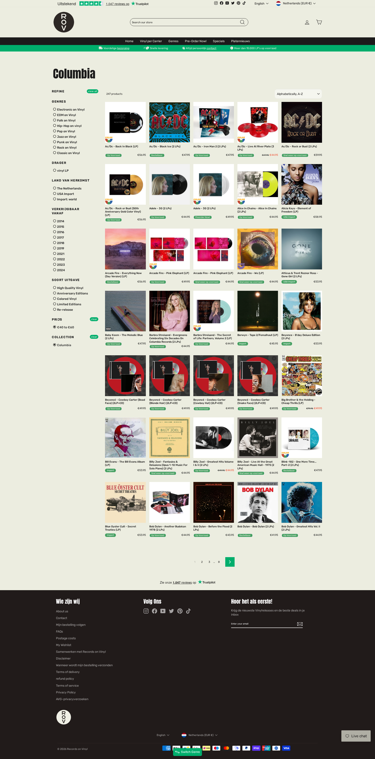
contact (211, 48)
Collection (63, 337)
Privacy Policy (66, 692)
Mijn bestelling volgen (71, 625)
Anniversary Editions (72, 293)
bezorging (123, 48)
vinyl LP (62, 171)
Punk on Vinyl (66, 142)
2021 (60, 254)
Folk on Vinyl (66, 120)
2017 (60, 237)
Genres (173, 41)
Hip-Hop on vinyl (69, 126)
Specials (219, 41)
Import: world (66, 199)
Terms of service (67, 686)
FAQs (59, 631)
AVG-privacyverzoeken (72, 699)
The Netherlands (68, 188)
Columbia (63, 345)
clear (94, 319)
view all (92, 91)
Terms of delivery (68, 672)
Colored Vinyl (66, 299)
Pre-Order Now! (195, 41)
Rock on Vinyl (66, 147)
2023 (60, 265)
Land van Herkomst (70, 180)
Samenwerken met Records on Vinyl (81, 652)
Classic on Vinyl (68, 153)
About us (62, 611)
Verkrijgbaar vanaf (65, 211)
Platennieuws (240, 41)
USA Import (65, 194)
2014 (60, 221)
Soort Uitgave (66, 280)
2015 (60, 227)
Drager (59, 163)
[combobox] (186, 22)
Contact (61, 618)
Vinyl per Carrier (151, 41)
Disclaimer (63, 658)
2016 (60, 232)
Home (129, 41)
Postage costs (66, 638)
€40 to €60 (65, 327)
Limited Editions (68, 304)
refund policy (65, 679)
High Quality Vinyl (69, 288)
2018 (60, 243)
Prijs (57, 319)
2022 (60, 259)
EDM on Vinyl (66, 115)
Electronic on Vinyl (70, 109)
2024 (60, 270)
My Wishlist (63, 645)
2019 (60, 248)
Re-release (64, 310)
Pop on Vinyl (65, 131)
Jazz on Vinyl (66, 137)
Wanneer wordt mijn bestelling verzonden (84, 665)
